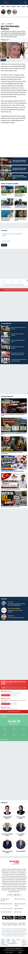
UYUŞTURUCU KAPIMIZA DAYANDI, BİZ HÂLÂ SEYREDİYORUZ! (16, 604)
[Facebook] (8, 895)
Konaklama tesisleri (12, 943)
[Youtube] (15, 895)
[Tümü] (26, 598)
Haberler (3, 23)
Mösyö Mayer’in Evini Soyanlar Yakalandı (15, 611)
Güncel (8, 6)
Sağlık (9, 924)
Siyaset (14, 6)
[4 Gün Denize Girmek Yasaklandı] (7, 189)
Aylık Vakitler (4, 739)
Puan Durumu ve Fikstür (7, 908)
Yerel (24, 924)
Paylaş (4, 60)
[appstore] (8, 917)
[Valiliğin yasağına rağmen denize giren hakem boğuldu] (21, 189)
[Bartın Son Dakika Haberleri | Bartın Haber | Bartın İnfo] (6, 2)
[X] (10, 895)
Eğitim (23, 923)
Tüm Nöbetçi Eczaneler (15, 711)
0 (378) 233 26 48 (6, 695)
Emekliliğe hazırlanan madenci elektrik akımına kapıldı (21, 219)
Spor (18, 6)
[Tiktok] (18, 895)
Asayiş (3, 6)
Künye (2, 943)
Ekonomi (5, 924)
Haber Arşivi (19, 911)
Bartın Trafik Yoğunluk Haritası (20, 904)
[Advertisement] (14, 264)
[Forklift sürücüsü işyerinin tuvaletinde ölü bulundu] (21, 202)
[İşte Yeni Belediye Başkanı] (14, 50)
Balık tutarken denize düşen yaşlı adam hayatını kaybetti (6, 219)
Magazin (13, 942)
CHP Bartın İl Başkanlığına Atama (16, 617)
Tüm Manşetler (19, 908)
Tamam (20, 952)
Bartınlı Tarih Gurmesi (14, 608)
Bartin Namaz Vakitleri (7, 903)
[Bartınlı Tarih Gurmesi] (4, 610)
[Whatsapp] (20, 895)
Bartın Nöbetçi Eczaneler (5, 900)
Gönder (4, 245)
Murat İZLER (11, 615)
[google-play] (20, 917)
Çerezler (15, 952)
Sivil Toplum (15, 924)
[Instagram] (13, 895)
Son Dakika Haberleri (6, 911)
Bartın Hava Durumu (20, 899)
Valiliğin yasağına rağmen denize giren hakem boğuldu (20, 195)
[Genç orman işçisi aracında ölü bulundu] (7, 202)
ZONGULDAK (10, 23)
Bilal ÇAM (10, 602)
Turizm (20, 924)
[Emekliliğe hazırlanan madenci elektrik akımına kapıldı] (21, 213)
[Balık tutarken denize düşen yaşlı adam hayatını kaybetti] (7, 213)
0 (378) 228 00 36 (6, 703)
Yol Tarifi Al (14, 695)
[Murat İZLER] (4, 616)
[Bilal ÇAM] (4, 603)
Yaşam (23, 6)
